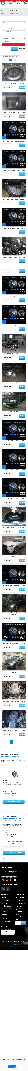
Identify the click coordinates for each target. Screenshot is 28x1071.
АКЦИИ (4, 911)
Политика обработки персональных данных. (15, 945)
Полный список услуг (13, 801)
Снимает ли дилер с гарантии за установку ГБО (21, 905)
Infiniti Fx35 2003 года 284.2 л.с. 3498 (14, 141)
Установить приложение (14, 848)
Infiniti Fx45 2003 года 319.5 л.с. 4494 (14, 441)
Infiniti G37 (14, 672)
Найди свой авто (6, 900)
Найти (23, 922)
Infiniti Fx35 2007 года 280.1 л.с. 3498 (14, 228)
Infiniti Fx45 (14, 383)
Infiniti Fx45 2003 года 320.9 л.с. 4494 (14, 470)
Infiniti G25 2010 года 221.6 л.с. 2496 (14, 585)
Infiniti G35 (14, 614)
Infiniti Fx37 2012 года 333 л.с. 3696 (14, 325)
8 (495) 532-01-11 (14, 4)
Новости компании (21, 913)
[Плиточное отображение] (10, 60)
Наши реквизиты (6, 921)
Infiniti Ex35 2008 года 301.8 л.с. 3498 (14, 83)
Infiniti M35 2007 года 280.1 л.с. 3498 (14, 701)
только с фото (7, 41)
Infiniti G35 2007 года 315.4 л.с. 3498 (14, 643)
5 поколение (19, 909)
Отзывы (4, 897)
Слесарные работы (7, 906)
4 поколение (19, 908)
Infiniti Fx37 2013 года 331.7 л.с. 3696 (14, 354)
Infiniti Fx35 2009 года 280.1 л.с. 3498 (14, 267)
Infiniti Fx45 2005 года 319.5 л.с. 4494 (14, 498)
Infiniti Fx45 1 (14, 412)
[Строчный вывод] (13, 60)
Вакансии (4, 920)
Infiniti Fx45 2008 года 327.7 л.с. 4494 (14, 527)
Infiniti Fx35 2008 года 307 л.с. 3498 (14, 257)
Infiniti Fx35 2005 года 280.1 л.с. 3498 (14, 170)
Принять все (11, 1066)
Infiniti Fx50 (14, 556)
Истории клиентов (6, 898)
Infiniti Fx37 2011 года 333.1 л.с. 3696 (14, 296)
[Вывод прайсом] (16, 60)
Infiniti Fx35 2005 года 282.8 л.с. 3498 (14, 199)
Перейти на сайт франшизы (9, 936)
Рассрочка (4, 905)
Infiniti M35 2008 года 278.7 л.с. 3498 (14, 730)
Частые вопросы (20, 911)
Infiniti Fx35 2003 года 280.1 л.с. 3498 (14, 112)
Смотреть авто (7, 87)
